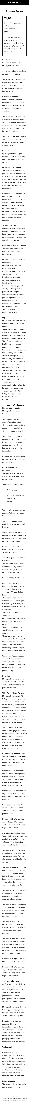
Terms (11, 1098)
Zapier (9, 493)
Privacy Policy (6, 1098)
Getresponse (12, 490)
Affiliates (25, 1098)
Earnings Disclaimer (17, 1098)
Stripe (9, 502)
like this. (5, 527)
